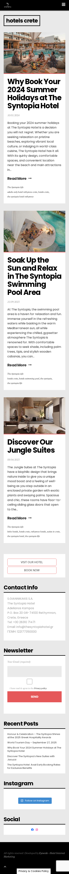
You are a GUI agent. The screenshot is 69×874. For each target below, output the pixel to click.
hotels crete (43, 192)
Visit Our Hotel (32, 562)
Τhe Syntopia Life (15, 187)
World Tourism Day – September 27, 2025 (32, 742)
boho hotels (12, 531)
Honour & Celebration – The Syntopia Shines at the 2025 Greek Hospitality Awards (33, 736)
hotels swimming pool (29, 378)
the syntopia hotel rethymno (20, 196)
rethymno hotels (38, 531)
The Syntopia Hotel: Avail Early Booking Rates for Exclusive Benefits (33, 766)
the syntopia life (14, 383)
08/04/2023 (13, 459)
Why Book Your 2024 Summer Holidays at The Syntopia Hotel (35, 93)
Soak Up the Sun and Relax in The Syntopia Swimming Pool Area (35, 276)
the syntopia (46, 378)
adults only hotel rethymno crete (22, 192)
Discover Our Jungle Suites (31, 446)
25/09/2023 (13, 301)
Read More (16, 178)
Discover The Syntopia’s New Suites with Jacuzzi (31, 758)
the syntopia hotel (15, 536)
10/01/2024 (13, 115)
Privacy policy (40, 688)
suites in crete (53, 531)
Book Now (32, 570)
